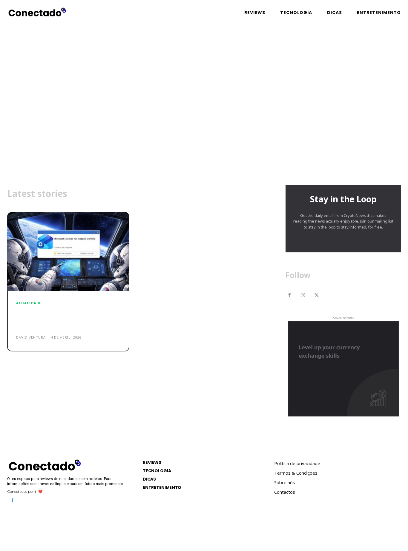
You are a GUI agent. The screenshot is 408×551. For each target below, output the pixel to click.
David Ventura (31, 337)
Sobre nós (284, 482)
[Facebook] (289, 296)
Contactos (284, 492)
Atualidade (28, 303)
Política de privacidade (297, 463)
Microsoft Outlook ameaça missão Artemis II (60, 318)
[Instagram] (303, 296)
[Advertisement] (204, 128)
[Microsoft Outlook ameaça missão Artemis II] (68, 251)
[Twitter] (316, 296)
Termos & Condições (295, 473)
